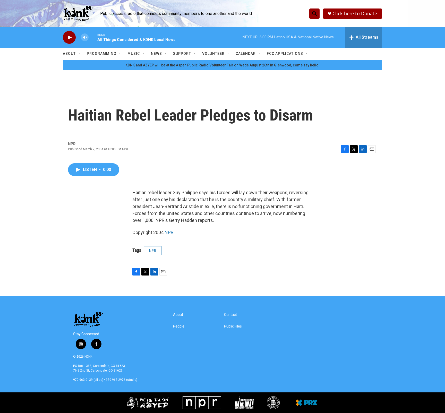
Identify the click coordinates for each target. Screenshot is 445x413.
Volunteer (213, 53)
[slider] (93, 37)
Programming (101, 53)
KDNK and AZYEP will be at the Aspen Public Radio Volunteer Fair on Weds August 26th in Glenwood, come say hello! (222, 65)
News (156, 53)
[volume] (84, 37)
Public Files (233, 326)
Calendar (246, 53)
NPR (169, 232)
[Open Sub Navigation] (80, 53)
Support (182, 53)
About (69, 53)
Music (133, 53)
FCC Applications (285, 53)
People (178, 326)
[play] (69, 37)
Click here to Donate (354, 13)
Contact (230, 315)
